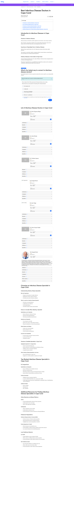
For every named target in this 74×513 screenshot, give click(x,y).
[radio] (37, 86)
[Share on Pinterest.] (50, 16)
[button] (37, 79)
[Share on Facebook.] (47, 16)
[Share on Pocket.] (52, 16)
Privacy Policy (25, 97)
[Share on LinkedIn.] (49, 16)
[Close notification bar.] (71, 4)
